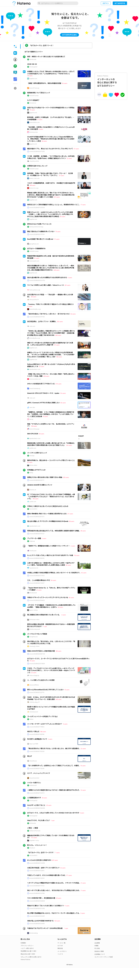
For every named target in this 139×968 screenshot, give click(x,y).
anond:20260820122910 (36, 870)
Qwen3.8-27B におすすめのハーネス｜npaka (43, 393)
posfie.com (32, 448)
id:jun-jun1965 (33, 744)
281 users (67, 285)
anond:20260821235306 (37, 207)
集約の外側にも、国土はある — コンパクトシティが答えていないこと (51, 460)
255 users (66, 477)
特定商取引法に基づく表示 (28, 951)
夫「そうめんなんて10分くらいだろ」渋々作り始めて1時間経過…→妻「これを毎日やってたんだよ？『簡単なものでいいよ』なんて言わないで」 (51, 496)
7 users (57, 852)
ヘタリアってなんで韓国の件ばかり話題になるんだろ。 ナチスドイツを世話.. (53, 883)
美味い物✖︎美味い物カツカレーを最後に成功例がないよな (47, 514)
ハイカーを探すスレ (34, 783)
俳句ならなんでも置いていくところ (39, 224)
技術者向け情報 (99, 951)
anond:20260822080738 (37, 654)
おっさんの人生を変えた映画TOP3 (39, 860)
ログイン (106, 3)
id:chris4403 (33, 509)
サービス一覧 (61, 943)
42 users (83, 573)
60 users (63, 403)
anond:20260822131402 (37, 575)
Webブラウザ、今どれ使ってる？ (38, 820)
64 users (68, 565)
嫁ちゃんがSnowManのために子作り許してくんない (45, 689)
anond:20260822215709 (36, 234)
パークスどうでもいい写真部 (37, 634)
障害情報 (60, 948)
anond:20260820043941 (37, 916)
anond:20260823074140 (37, 317)
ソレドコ (60, 954)
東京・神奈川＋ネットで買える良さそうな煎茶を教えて (46, 56)
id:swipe (31, 455)
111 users (56, 239)
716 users (76, 555)
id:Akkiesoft (33, 785)
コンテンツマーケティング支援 (103, 957)
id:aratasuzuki (33, 712)
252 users (60, 321)
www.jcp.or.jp (33, 132)
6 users (41, 129)
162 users (35, 499)
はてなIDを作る (120, 3)
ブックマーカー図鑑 (34, 538)
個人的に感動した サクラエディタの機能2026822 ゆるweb (47, 521)
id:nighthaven (33, 636)
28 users (44, 141)
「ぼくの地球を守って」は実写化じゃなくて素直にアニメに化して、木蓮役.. (53, 765)
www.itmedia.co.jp (35, 309)
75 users (57, 231)
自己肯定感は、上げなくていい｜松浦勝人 (41, 321)
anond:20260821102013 (36, 793)
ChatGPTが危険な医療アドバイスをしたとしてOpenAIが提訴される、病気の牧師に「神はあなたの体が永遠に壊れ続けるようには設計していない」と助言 (50, 139)
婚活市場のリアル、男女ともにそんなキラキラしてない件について (50, 149)
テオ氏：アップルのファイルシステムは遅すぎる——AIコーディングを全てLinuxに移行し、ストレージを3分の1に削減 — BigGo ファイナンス (51, 670)
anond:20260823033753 (37, 280)
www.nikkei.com (34, 122)
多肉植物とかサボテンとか (36, 470)
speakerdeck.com (34, 369)
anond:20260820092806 (37, 901)
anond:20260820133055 (37, 863)
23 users (83, 748)
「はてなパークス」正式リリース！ (41, 45)
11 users (83, 890)
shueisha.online (34, 161)
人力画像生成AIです (34, 798)
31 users (39, 119)
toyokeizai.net (33, 568)
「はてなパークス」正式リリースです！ (41, 852)
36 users (29, 76)
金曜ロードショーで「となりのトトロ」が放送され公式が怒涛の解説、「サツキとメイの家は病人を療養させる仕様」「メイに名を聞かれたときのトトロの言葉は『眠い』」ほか (50, 355)
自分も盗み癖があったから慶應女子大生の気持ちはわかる (47, 277)
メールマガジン (62, 951)
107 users (57, 197)
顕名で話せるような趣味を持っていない (41, 231)
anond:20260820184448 (37, 808)
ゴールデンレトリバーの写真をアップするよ (42, 716)
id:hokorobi (32, 59)
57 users (29, 462)
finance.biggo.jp (34, 675)
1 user (45, 626)
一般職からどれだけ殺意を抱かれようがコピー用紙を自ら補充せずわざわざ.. (53, 790)
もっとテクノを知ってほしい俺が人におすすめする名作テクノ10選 (50, 555)
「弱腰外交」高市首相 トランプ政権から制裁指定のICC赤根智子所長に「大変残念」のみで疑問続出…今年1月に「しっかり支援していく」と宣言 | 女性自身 (50, 414)
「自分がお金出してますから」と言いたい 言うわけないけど (48, 314)
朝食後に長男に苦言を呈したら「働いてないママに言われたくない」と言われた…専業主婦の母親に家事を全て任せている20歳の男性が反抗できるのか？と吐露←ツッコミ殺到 (50, 195)
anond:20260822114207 (36, 583)
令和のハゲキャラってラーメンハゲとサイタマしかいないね (47, 597)
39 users (58, 898)
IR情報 (96, 945)
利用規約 (23, 943)
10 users (83, 790)
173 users (34, 837)
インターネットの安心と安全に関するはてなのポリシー (107, 81)
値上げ (29, 756)
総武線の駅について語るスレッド (38, 93)
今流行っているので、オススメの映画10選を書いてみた (46, 875)
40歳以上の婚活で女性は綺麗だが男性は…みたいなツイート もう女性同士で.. (53, 573)
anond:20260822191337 (36, 533)
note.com (32, 326)
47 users (76, 149)
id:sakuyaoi (32, 550)
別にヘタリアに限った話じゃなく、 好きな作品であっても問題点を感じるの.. (53, 890)
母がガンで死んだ (33, 731)
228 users (56, 270)
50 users (64, 83)
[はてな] (21, 3)
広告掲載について (99, 954)
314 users (58, 384)
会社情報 (97, 943)
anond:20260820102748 (37, 893)
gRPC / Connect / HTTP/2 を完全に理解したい (43, 403)
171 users (69, 875)
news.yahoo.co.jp (34, 290)
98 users (71, 521)
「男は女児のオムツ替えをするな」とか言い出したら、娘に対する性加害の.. (53, 748)
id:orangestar (33, 67)
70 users (32, 110)
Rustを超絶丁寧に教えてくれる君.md (40, 239)
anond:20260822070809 (37, 663)
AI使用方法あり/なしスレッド (37, 166)
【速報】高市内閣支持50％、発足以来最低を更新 (44, 83)
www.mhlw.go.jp (34, 429)
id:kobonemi (33, 593)
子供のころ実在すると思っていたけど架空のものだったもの (47, 506)
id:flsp (31, 472)
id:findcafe (32, 823)
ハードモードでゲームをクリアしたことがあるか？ (44, 724)
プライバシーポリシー (27, 945)
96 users (33, 297)
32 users (69, 158)
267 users (55, 860)
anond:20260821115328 (36, 768)
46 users (41, 434)
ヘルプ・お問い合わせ (27, 948)
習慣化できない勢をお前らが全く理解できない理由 (44, 477)
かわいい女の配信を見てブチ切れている (41, 384)
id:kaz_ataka (33, 465)
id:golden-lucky (34, 840)
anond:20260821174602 (36, 727)
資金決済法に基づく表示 (28, 954)
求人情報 (97, 948)
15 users (66, 689)
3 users (44, 538)
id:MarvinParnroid (34, 831)
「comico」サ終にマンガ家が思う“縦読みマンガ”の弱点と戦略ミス (50, 304)
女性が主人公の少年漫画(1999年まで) (40, 921)
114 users (63, 393)
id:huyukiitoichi (34, 299)
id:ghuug (32, 541)
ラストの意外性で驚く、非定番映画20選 (41, 898)
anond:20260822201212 (36, 516)
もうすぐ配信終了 (33, 100)
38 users (44, 798)
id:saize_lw (32, 489)
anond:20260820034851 (37, 923)
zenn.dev (32, 407)
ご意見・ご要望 (32, 828)
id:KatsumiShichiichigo (36, 227)
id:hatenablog (33, 933)
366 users (58, 335)
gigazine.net (33, 112)
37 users (61, 175)
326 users (46, 376)
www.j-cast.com (34, 178)
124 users (69, 445)
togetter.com (33, 78)
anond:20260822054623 (37, 600)
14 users (82, 765)
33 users (41, 366)
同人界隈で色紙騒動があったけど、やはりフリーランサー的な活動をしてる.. (53, 913)
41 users (36, 258)
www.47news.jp (34, 88)
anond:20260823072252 (37, 151)
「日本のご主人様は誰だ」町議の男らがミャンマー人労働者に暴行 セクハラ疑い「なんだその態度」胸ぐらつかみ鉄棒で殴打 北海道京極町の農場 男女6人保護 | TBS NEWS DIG (51, 333)
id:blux (31, 719)
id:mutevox (32, 103)
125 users (57, 921)
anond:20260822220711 (36, 480)
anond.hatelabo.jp (34, 388)
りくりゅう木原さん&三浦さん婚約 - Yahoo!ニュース (45, 285)
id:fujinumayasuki (34, 629)
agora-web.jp (33, 610)
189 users (32, 185)
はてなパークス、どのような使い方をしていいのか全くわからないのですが (53, 813)
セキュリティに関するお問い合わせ (31, 957)
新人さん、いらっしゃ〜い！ (37, 845)
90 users (71, 597)
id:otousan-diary (34, 619)
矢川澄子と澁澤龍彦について (37, 739)
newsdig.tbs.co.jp (34, 338)
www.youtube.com (35, 379)
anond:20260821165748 (36, 734)
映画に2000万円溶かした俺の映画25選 (41, 651)
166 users (59, 357)
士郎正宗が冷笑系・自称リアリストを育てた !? (43, 868)
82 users (73, 314)
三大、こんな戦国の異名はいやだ (38, 580)
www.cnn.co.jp (33, 188)
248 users (58, 699)
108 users (34, 426)
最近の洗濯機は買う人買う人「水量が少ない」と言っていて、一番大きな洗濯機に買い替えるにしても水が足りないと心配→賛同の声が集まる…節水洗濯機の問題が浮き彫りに (50, 268)
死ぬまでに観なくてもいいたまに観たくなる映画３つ (45, 906)
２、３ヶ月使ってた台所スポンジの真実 (41, 680)
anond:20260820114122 (36, 885)
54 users (53, 580)
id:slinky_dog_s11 (34, 702)
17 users (83, 204)
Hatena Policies (25, 959)
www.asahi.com (34, 261)
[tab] (15, 46)
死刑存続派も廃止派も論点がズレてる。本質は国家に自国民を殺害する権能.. (53, 531)
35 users (48, 805)
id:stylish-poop (33, 95)
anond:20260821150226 (36, 751)
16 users (45, 416)
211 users (70, 514)
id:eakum (32, 848)
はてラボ (60, 945)
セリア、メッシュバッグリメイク (38, 773)
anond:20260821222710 (36, 692)
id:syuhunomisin (34, 778)
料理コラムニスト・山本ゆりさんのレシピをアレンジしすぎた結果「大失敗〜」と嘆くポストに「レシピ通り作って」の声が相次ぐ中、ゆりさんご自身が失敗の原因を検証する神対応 (50, 214)
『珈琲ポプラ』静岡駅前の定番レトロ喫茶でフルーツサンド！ (48, 546)
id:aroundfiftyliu (34, 685)
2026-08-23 (32, 64)
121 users (57, 345)
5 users (82, 813)
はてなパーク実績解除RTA (36, 248)
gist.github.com (34, 244)
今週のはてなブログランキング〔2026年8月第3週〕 (45, 928)
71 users (29, 306)
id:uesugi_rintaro (34, 646)
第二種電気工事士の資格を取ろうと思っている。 (44, 615)
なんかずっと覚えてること (36, 805)
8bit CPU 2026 (32, 434)
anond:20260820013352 (37, 908)
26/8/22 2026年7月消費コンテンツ (39, 485)
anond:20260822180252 (36, 558)
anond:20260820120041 (37, 878)
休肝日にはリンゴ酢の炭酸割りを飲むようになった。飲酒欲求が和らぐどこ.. (53, 204)
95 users (83, 531)
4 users (70, 277)
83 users (62, 216)
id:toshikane (33, 761)
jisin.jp (31, 419)
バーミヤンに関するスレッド (37, 453)
